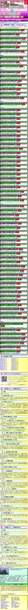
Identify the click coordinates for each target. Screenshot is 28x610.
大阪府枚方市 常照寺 (9, 288)
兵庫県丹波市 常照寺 (9, 300)
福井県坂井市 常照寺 (9, 144)
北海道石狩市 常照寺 (8, 47)
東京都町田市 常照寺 (9, 93)
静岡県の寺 (2, 368)
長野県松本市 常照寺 (9, 157)
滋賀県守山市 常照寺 (9, 262)
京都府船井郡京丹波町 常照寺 (12, 266)
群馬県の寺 (13, 361)
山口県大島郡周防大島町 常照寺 (12, 318)
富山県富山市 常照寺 (9, 114)
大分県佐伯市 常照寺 (9, 347)
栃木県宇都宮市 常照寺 (10, 80)
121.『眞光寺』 (15, 16)
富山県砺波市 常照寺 (9, 123)
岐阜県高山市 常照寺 (9, 170)
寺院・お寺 (3, 598)
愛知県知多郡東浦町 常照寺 (11, 200)
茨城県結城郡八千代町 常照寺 (11, 76)
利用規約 (21, 584)
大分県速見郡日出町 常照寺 (11, 343)
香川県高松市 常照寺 (9, 330)
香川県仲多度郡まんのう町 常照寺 (13, 324)
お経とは (13, 600)
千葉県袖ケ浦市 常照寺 (10, 85)
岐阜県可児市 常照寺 (9, 166)
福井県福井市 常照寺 (9, 136)
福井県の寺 (2, 366)
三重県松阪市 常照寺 (9, 236)
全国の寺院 (16, 22)
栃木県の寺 (2, 361)
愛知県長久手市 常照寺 (10, 210)
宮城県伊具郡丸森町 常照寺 (10, 57)
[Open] (22, 30)
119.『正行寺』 (8, 16)
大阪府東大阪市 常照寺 (10, 292)
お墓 (18, 536)
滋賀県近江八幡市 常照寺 (10, 249)
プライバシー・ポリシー (6, 584)
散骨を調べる (4, 607)
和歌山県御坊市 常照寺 (10, 313)
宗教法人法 (13, 604)
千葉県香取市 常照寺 (9, 89)
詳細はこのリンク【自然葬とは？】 (7, 566)
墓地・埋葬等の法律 (15, 603)
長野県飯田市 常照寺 (9, 161)
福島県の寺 (2, 359)
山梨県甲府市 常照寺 (9, 153)
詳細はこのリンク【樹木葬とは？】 (7, 524)
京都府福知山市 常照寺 (10, 279)
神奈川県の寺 (14, 363)
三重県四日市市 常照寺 (10, 223)
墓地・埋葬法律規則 (15, 599)
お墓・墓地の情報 (15, 605)
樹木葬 (7, 544)
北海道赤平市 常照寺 (8, 34)
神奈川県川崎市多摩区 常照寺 (12, 104)
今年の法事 (3, 599)
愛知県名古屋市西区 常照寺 (11, 206)
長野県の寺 (2, 367)
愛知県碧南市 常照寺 (9, 183)
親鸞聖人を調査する (5, 605)
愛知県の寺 (13, 368)
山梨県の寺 (13, 366)
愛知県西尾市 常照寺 (9, 187)
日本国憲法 (3, 603)
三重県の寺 (2, 369)
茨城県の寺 (13, 359)
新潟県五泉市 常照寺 (9, 110)
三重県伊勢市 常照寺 (9, 227)
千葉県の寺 (13, 362)
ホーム (12, 9)
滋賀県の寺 (13, 369)
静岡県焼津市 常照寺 (9, 178)
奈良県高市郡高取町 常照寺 (11, 309)
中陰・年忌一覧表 (15, 597)
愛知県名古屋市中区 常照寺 (11, 191)
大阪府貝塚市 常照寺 (9, 283)
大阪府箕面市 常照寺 (9, 296)
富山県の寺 (2, 364)
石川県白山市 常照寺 (9, 131)
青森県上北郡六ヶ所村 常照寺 (11, 51)
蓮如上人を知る (4, 604)
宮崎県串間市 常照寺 (9, 351)
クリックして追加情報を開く (8, 593)
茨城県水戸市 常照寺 (9, 72)
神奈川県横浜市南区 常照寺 (11, 98)
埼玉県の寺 (2, 362)
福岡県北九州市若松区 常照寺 (12, 334)
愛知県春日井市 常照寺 (10, 196)
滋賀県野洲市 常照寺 (9, 240)
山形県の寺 (13, 358)
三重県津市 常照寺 (9, 215)
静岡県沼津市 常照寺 (9, 174)
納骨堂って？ (4, 600)
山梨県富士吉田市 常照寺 (10, 148)
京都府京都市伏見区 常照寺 (11, 270)
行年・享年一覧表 (15, 598)
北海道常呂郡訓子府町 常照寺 (11, 30)
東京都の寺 (2, 363)
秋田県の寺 (2, 358)
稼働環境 (16, 584)
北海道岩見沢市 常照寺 (9, 43)
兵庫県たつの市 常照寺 (10, 305)
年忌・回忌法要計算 (5, 602)
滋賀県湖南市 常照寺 (9, 245)
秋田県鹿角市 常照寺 (8, 62)
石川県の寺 (13, 364)
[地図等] (21, 31)
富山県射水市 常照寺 (9, 118)
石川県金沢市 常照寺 (9, 127)
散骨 (18, 409)
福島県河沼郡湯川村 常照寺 (10, 66)
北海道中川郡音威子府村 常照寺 (11, 38)
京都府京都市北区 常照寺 (10, 275)
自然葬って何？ (14, 602)
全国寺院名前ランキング (6, 22)
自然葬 (18, 407)
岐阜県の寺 (13, 367)
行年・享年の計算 (4, 597)
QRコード (18, 377)
